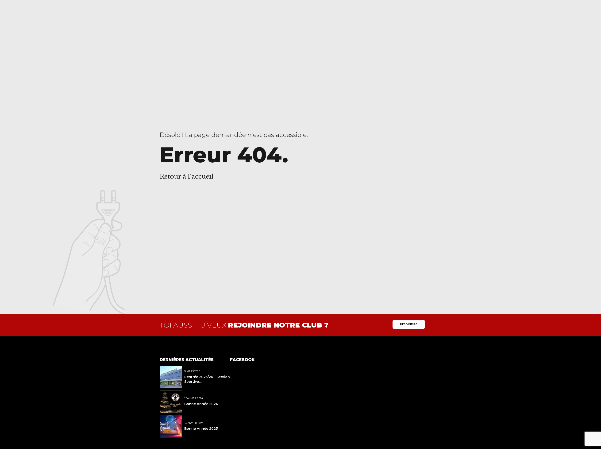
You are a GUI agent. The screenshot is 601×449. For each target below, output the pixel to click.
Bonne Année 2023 (201, 428)
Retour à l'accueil (186, 176)
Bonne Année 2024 (201, 404)
